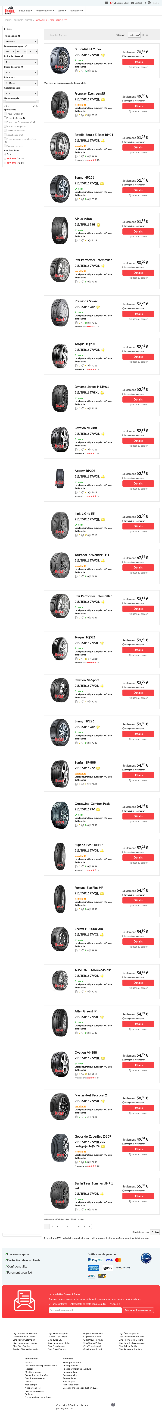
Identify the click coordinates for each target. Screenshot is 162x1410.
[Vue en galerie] (147, 35)
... (73, 1226)
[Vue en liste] (143, 35)
